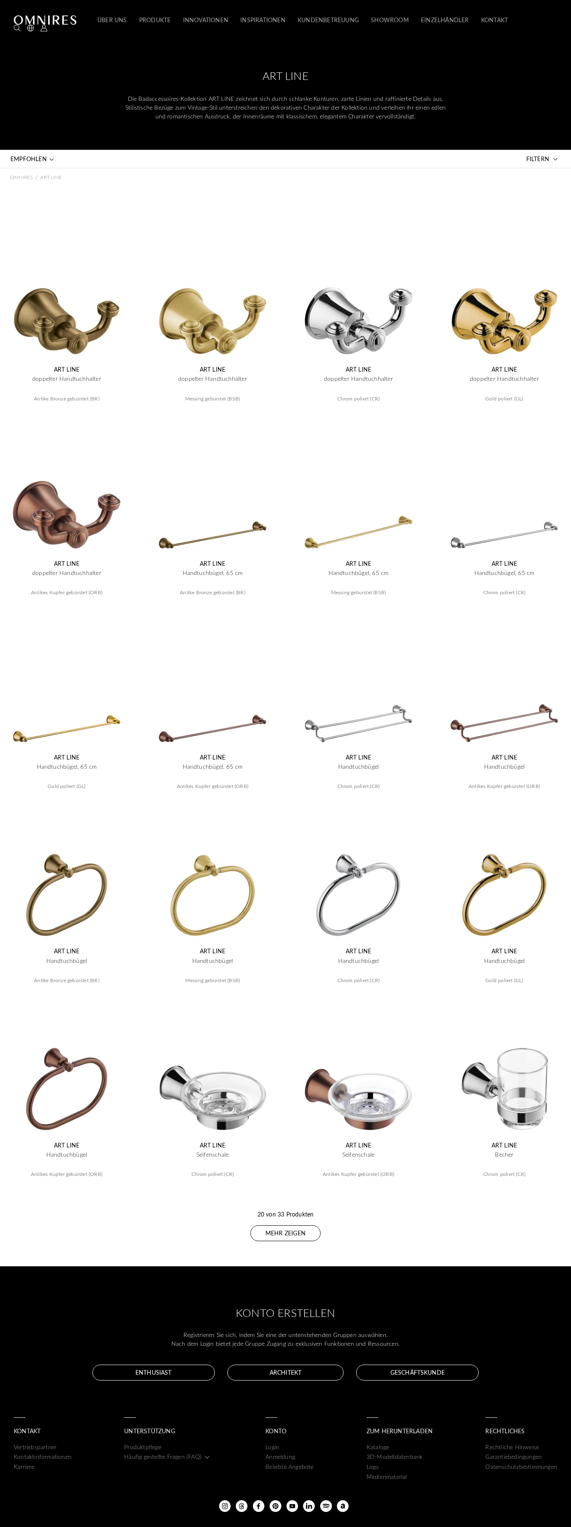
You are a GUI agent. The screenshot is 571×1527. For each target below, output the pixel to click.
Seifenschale (212, 1154)
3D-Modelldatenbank (395, 1456)
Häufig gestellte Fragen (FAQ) (162, 1456)
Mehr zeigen (285, 1233)
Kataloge (378, 1447)
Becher (504, 1154)
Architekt (285, 1372)
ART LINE (67, 369)
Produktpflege (142, 1447)
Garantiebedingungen (513, 1456)
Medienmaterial (387, 1477)
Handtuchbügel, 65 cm (213, 573)
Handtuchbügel (358, 766)
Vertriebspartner (35, 1447)
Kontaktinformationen (42, 1456)
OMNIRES (21, 177)
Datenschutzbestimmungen (521, 1467)
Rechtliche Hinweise (512, 1447)
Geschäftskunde (417, 1372)
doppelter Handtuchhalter (66, 378)
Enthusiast (153, 1372)
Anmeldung (280, 1456)
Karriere (24, 1467)
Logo (373, 1467)
